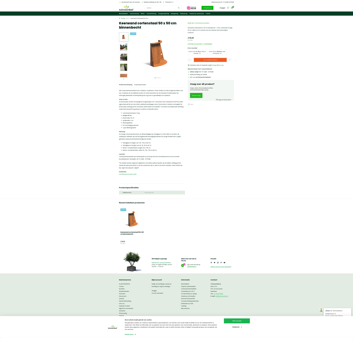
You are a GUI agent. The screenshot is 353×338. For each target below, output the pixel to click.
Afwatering (183, 13)
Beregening (174, 13)
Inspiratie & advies (124, 306)
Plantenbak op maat (187, 303)
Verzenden (122, 294)
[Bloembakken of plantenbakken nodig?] (129, 7)
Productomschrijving (125, 84)
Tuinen (208, 13)
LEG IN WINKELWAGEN (210, 60)
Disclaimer (122, 311)
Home (127, 18)
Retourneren (122, 296)
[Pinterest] (221, 263)
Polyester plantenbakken (188, 286)
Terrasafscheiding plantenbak (190, 301)
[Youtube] (224, 263)
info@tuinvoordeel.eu (221, 296)
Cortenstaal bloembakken (188, 289)
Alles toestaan (236, 321)
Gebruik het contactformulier (161, 262)
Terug (123, 18)
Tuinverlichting (151, 13)
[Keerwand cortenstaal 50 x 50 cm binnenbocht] (132, 219)
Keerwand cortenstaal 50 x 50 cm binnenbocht (132, 233)
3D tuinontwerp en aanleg (189, 294)
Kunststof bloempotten (188, 298)
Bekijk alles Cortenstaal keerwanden (198, 23)
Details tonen (129, 334)
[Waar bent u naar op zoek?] (178, 8)
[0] (231, 8)
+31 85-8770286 (218, 294)
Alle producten (185, 308)
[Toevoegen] (141, 243)
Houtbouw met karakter (188, 296)
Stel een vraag (196, 95)
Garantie (121, 298)
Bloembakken (123, 13)
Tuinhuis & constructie (196, 13)
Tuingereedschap (163, 13)
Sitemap (121, 316)
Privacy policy (123, 313)
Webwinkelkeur (191, 266)
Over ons (121, 303)
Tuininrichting (134, 13)
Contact (121, 286)
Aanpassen (235, 327)
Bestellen (122, 289)
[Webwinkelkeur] (191, 7)
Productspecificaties (140, 84)
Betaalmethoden (124, 291)
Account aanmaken (157, 293)
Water (143, 13)
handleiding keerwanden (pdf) (128, 174)
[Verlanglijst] (228, 8)
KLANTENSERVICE (124, 284)
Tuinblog (183, 306)
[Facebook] (211, 263)
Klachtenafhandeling (125, 301)
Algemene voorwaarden (126, 308)
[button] (155, 77)
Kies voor (200, 77)
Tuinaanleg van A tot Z (188, 291)
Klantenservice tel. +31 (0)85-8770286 (223, 2)
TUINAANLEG (207, 8)
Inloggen (154, 290)
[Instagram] (218, 263)
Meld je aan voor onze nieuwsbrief (221, 266)
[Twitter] (214, 263)
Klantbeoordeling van (198, 74)
